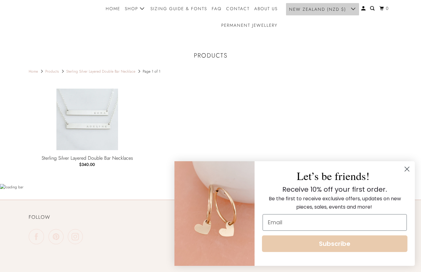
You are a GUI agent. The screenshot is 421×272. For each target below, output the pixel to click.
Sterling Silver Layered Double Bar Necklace (101, 71)
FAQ (217, 9)
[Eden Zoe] (56, 17)
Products (52, 71)
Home (113, 9)
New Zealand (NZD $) (318, 9)
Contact (238, 9)
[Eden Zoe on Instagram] (77, 236)
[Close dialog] (407, 169)
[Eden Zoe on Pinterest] (57, 236)
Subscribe (334, 243)
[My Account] (364, 8)
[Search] (373, 8)
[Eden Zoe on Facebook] (38, 236)
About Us (266, 9)
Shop (132, 9)
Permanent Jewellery (249, 25)
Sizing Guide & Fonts (178, 9)
